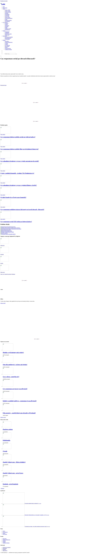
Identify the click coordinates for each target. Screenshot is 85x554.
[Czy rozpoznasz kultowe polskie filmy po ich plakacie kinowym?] (5, 145)
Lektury (6, 44)
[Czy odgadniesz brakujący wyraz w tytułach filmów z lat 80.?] (5, 181)
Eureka (6, 24)
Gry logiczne (5, 22)
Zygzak (5, 451)
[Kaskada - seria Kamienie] (7, 481)
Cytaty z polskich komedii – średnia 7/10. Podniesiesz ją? (17, 173)
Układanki (7, 32)
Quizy (4, 8)
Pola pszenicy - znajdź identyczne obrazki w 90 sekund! (19, 413)
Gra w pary (7, 16)
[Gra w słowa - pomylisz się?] (8, 374)
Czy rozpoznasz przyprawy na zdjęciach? (15, 389)
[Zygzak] (7, 448)
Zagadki (6, 13)
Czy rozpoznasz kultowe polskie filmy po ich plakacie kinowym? (19, 149)
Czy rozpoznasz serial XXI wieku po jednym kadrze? (16, 221)
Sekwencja (7, 25)
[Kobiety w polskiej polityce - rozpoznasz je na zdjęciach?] (8, 398)
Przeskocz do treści (3, 0)
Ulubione (2, 488)
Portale (4, 40)
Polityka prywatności (6, 547)
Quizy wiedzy (7, 9)
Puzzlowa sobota (8, 429)
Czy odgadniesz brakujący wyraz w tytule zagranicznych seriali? (19, 161)
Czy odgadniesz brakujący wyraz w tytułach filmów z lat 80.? (18, 185)
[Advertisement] (42, 80)
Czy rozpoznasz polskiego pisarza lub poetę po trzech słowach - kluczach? (22, 209)
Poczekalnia (5, 7)
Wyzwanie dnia (8, 48)
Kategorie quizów (8, 20)
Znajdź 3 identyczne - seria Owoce (13, 473)
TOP (4, 6)
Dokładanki (7, 31)
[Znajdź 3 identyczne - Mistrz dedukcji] (7, 459)
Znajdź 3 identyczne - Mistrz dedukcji (14, 462)
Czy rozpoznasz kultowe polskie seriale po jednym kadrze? (17, 137)
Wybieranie (7, 15)
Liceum (6, 43)
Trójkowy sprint (8, 28)
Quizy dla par (7, 17)
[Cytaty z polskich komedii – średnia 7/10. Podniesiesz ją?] (5, 169)
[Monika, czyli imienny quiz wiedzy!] (8, 350)
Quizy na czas (7, 10)
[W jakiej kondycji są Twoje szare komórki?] (5, 193)
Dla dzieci (7, 41)
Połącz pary (7, 34)
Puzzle (4, 30)
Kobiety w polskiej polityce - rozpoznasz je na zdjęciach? (20, 401)
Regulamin (5, 548)
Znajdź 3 (6, 23)
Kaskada (6, 26)
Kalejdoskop (7, 29)
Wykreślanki (7, 39)
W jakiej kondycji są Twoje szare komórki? (13, 197)
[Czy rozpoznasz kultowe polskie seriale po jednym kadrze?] (5, 133)
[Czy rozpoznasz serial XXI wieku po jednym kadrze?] (5, 218)
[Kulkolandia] (7, 437)
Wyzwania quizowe (8, 18)
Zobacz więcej (3, 417)
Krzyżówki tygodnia (9, 37)
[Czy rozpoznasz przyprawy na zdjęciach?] (8, 386)
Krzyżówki (5, 35)
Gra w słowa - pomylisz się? (11, 376)
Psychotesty (7, 14)
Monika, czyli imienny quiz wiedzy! (13, 352)
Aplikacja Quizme (8, 49)
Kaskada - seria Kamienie (10, 484)
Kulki (6, 27)
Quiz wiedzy (2, 134)
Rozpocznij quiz (3, 85)
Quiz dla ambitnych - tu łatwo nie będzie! (15, 364)
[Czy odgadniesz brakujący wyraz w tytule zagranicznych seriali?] (5, 157)
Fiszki (6, 19)
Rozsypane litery (8, 38)
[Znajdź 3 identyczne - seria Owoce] (7, 470)
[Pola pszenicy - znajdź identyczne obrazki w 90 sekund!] (8, 410)
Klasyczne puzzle (8, 33)
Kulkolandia (6, 440)
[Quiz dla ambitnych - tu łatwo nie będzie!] (8, 362)
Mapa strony (5, 550)
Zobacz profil (2, 303)
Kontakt (4, 549)
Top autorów (7, 21)
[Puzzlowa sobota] (7, 426)
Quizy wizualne (8, 12)
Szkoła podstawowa (8, 42)
